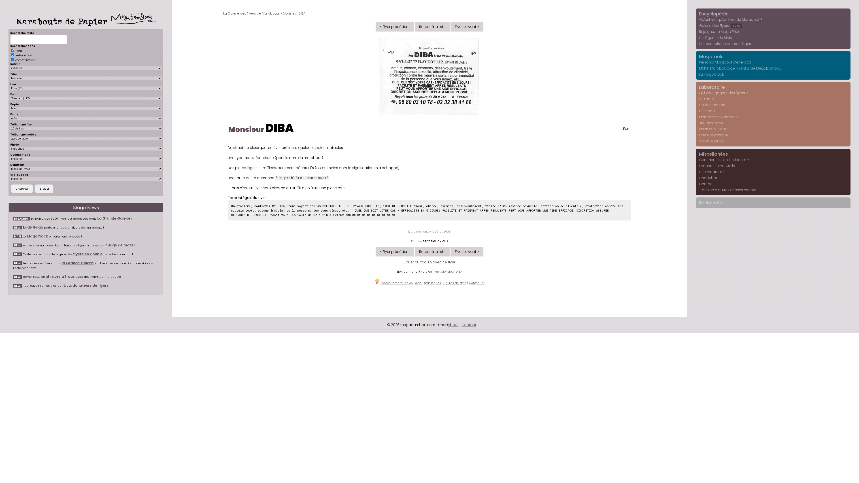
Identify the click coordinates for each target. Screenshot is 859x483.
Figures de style (454, 283)
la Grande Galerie (78, 263)
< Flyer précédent (395, 26)
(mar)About (709, 177)
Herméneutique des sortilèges (725, 43)
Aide (418, 283)
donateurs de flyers (90, 285)
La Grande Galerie (113, 218)
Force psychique (713, 135)
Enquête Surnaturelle (717, 165)
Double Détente (713, 105)
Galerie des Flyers (719, 25)
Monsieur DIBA (451, 271)
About (453, 324)
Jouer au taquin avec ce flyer (429, 262)
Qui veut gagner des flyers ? (723, 92)
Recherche (710, 203)
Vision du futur (711, 141)
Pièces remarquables (396, 283)
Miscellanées (713, 154)
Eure (627, 128)
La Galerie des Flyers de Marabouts (251, 13)
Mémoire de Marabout (718, 117)
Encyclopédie (714, 14)
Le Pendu (707, 111)
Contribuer (477, 283)
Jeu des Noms (711, 123)
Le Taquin (707, 99)
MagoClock (37, 236)
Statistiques (432, 283)
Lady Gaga (33, 227)
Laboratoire (712, 87)
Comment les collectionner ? (724, 159)
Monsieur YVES (435, 241)
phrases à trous (60, 276)
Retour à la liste (432, 26)
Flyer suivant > (467, 26)
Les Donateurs (711, 171)
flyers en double (88, 254)
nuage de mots (119, 245)
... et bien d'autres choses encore (727, 190)
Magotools (711, 56)
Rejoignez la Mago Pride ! (720, 31)
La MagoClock (711, 74)
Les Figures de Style (715, 37)
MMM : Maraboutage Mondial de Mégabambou (740, 68)
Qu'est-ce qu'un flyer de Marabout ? (730, 19)
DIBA (280, 128)
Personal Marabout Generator (725, 62)
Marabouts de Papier (63, 21)
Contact (706, 183)
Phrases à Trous (713, 129)
